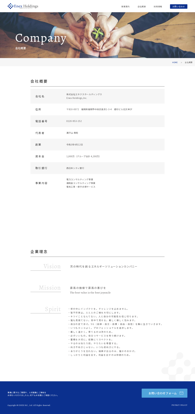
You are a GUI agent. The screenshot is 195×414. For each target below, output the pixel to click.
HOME (175, 62)
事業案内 (125, 6)
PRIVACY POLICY (179, 405)
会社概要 (142, 6)
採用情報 (158, 6)
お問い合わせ (178, 6)
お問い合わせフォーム (163, 393)
